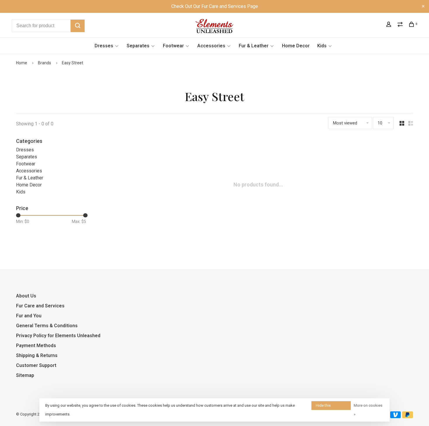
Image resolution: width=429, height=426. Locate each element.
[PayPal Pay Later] (407, 416)
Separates (138, 46)
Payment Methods (36, 345)
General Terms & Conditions (47, 325)
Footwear (173, 46)
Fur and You (28, 315)
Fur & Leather (253, 46)
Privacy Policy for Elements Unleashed (58, 335)
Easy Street (72, 62)
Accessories (211, 46)
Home (21, 62)
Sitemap (25, 375)
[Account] (389, 25)
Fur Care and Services (40, 306)
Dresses (104, 46)
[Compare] (400, 25)
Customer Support (36, 365)
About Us (26, 296)
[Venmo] (395, 416)
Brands (44, 62)
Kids (322, 46)
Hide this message (324, 406)
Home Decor (296, 46)
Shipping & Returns (36, 355)
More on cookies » (368, 409)
